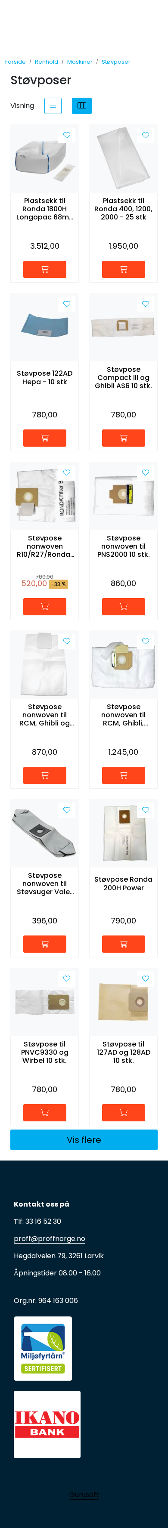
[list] (53, 106)
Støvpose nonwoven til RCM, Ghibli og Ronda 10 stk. (44, 715)
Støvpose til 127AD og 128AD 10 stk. (123, 1052)
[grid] (82, 106)
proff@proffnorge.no (49, 1239)
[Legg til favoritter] (66, 135)
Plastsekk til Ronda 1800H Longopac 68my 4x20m (44, 209)
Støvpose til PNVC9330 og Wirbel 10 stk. (44, 1052)
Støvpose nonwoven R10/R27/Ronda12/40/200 (44, 546)
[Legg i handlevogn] (44, 269)
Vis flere (84, 1140)
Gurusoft (84, 1495)
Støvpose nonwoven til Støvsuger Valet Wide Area (45, 883)
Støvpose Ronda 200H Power (123, 883)
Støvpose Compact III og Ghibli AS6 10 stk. (123, 377)
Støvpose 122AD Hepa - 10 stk (44, 377)
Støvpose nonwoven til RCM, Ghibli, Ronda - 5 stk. (123, 715)
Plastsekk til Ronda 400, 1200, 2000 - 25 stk (123, 209)
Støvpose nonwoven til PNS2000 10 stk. (123, 546)
